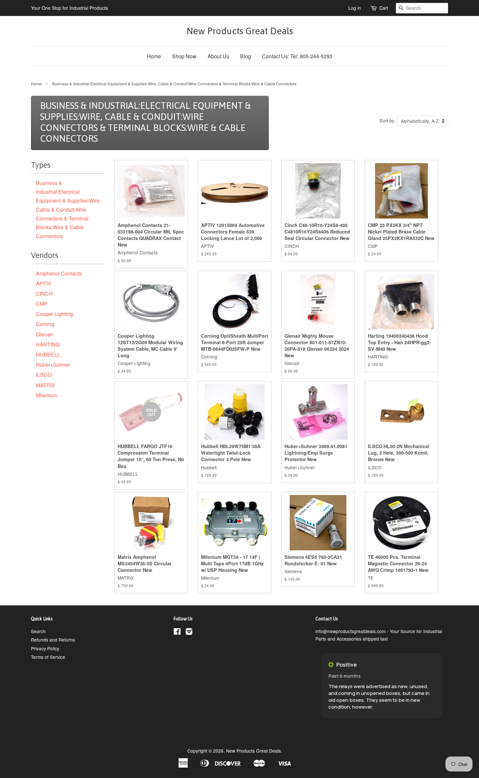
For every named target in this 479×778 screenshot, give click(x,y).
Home (154, 56)
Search (38, 631)
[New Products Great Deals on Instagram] (189, 632)
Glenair (44, 334)
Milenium (46, 395)
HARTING (48, 344)
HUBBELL (48, 354)
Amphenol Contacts (58, 273)
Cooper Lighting (54, 314)
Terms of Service (48, 657)
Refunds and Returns (53, 639)
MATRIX (45, 385)
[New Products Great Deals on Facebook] (177, 632)
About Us (218, 56)
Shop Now (184, 56)
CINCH (44, 293)
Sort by (386, 120)
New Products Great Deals (239, 31)
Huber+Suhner (53, 364)
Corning (45, 324)
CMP (42, 303)
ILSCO (43, 374)
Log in (354, 8)
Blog (245, 56)
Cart (383, 8)
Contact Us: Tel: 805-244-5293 (297, 56)
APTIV (43, 283)
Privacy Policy (45, 648)
